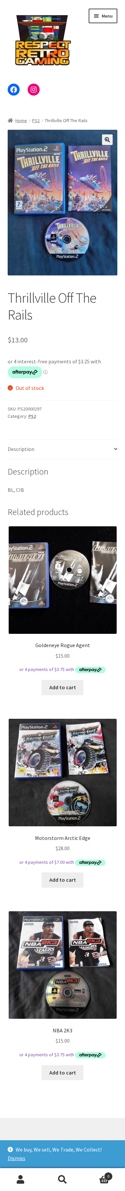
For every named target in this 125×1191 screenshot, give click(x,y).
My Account (21, 1179)
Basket (96, 1174)
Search (62, 1179)
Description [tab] (21, 449)
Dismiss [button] (16, 1158)
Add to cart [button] (62, 687)
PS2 (36, 120)
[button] (107, 139)
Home (21, 120)
